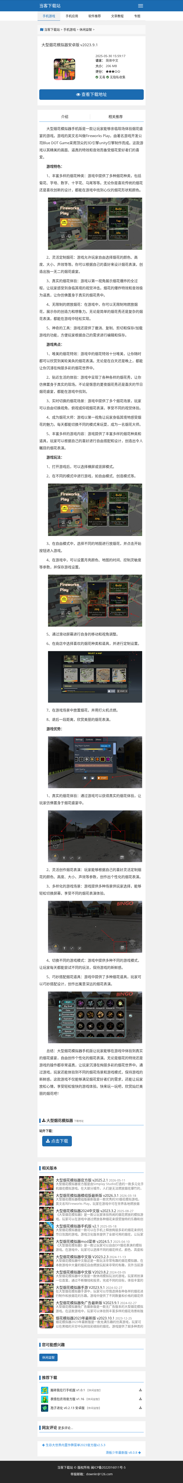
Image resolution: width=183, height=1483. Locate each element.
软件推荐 (94, 16)
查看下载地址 (93, 94)
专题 (137, 16)
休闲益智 (85, 29)
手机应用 (72, 16)
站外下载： (47, 1131)
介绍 (64, 116)
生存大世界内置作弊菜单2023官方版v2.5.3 (75, 1445)
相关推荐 (115, 116)
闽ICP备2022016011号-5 (108, 1467)
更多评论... (65, 1428)
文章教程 (117, 16)
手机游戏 (49, 16)
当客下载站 (49, 6)
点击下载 (59, 1141)
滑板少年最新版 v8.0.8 (122, 1452)
